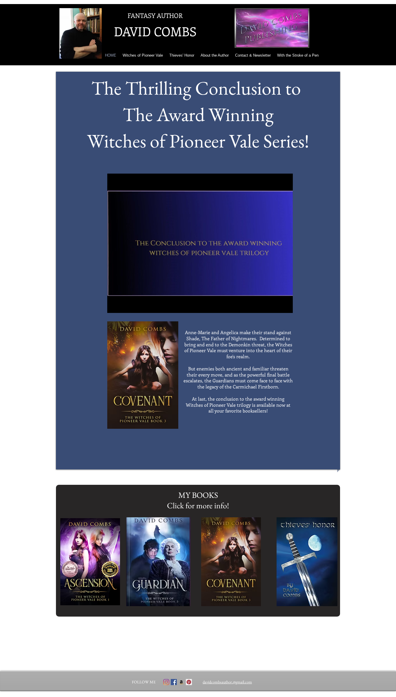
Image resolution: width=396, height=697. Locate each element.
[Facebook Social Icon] (174, 682)
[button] (285, 306)
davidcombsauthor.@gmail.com (227, 682)
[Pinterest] (189, 682)
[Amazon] (181, 682)
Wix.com (231, 695)
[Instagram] (166, 682)
